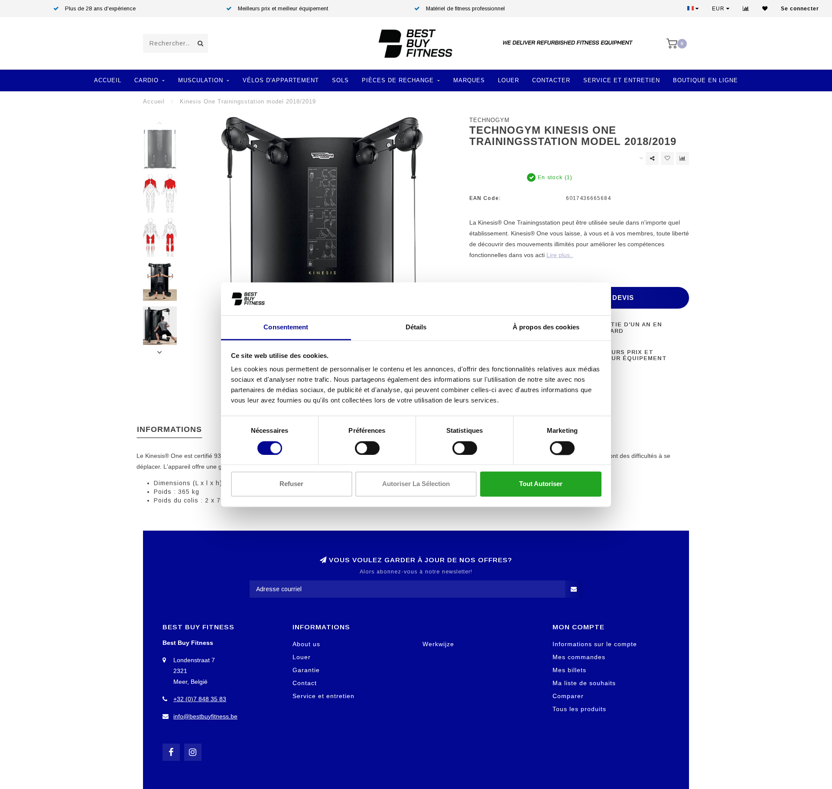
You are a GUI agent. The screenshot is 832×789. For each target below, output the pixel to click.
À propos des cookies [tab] (546, 327)
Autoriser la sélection (416, 484)
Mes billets (569, 670)
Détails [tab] (416, 327)
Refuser (291, 484)
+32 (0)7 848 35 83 (199, 699)
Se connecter (800, 9)
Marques (469, 80)
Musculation (200, 80)
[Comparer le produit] (682, 158)
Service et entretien (621, 80)
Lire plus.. (559, 254)
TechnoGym (489, 120)
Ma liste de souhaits (584, 683)
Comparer (568, 695)
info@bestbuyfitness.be (205, 716)
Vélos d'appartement (281, 80)
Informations (169, 429)
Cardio (146, 80)
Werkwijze (438, 644)
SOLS (340, 80)
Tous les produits (579, 708)
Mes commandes (578, 657)
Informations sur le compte (594, 644)
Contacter (551, 80)
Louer (508, 80)
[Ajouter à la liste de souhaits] (667, 158)
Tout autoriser (540, 484)
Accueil (107, 80)
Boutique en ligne (705, 80)
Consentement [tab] (285, 327)
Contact (304, 683)
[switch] (367, 448)
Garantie (306, 670)
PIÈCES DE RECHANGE (398, 80)
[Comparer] (746, 9)
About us (306, 644)
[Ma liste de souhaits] (765, 9)
